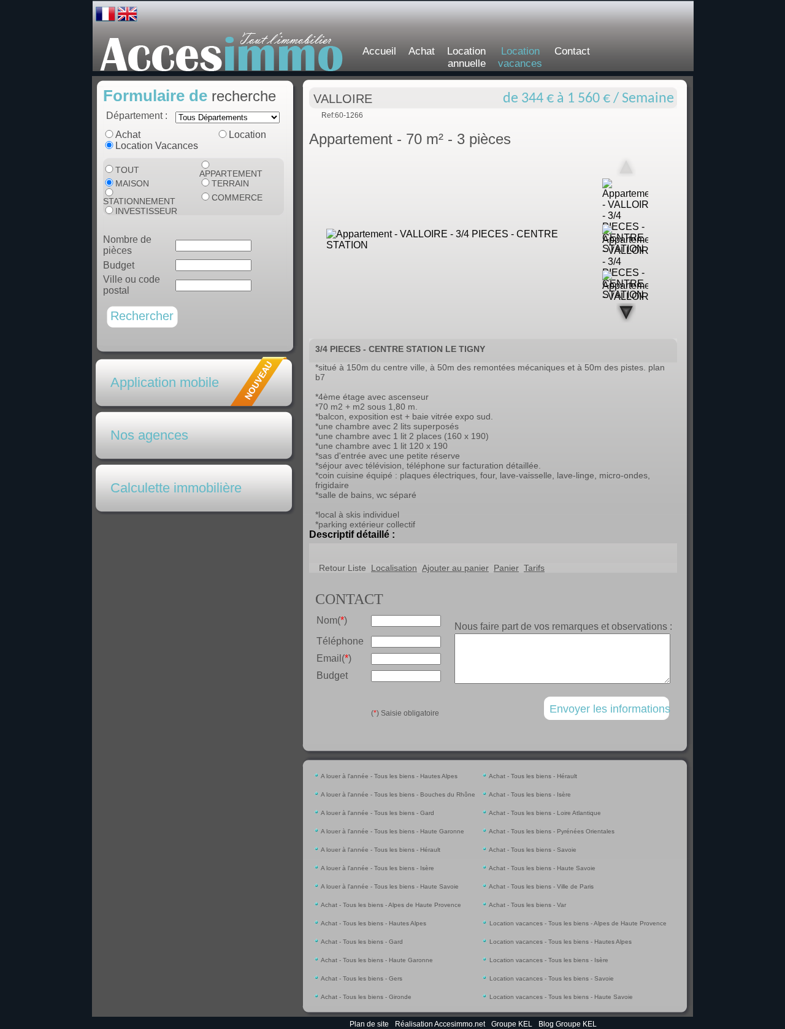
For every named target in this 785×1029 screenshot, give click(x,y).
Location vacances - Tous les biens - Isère (548, 960)
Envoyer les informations (610, 709)
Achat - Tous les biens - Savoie (532, 849)
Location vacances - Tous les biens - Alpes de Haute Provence (577, 923)
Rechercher (142, 316)
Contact (572, 51)
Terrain (230, 183)
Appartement (230, 173)
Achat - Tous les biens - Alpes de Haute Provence (390, 904)
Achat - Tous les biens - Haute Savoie (541, 868)
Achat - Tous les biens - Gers (361, 978)
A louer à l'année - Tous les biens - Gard (377, 812)
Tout (127, 170)
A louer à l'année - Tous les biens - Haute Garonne (392, 831)
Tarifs (534, 568)
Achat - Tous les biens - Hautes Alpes (373, 923)
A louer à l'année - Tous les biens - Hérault (380, 849)
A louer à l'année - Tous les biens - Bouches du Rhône (397, 794)
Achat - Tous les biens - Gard (361, 941)
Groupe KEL (511, 1024)
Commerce (237, 197)
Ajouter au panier (455, 568)
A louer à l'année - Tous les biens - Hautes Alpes (389, 776)
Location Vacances (156, 145)
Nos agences (149, 435)
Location (247, 134)
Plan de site (369, 1024)
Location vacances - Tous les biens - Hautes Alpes (560, 941)
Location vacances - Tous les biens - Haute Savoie (560, 996)
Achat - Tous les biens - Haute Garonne (376, 960)
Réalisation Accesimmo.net (440, 1024)
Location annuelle (466, 57)
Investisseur (146, 211)
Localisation (394, 568)
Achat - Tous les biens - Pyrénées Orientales (551, 831)
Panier (506, 568)
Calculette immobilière (176, 487)
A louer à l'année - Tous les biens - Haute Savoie (389, 886)
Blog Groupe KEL (567, 1024)
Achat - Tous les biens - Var (527, 904)
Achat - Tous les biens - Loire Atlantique (544, 812)
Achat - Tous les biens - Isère (529, 794)
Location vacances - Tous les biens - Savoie (551, 978)
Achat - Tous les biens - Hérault (532, 776)
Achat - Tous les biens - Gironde (366, 996)
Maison (132, 183)
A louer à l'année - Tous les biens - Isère (377, 868)
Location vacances (520, 57)
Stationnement (139, 201)
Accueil (379, 51)
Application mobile (164, 382)
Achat (421, 51)
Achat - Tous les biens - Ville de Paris (541, 886)
